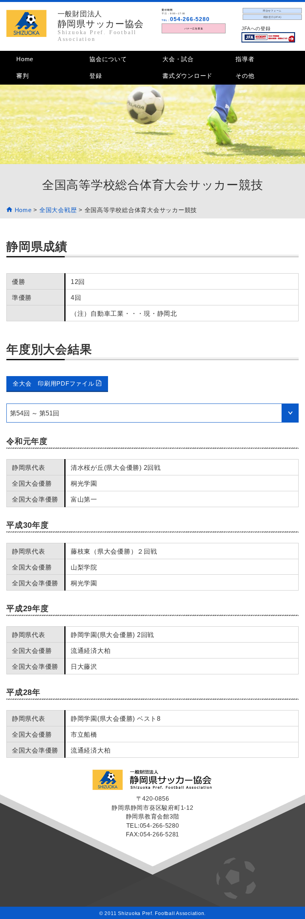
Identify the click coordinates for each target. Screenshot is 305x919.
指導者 (245, 59)
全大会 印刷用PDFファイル (54, 383)
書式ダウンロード (187, 75)
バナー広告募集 (193, 28)
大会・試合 (178, 59)
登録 (95, 75)
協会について (108, 59)
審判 (22, 75)
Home (24, 59)
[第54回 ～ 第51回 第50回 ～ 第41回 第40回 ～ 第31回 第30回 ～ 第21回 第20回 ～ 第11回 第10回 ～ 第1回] (152, 413)
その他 (245, 75)
